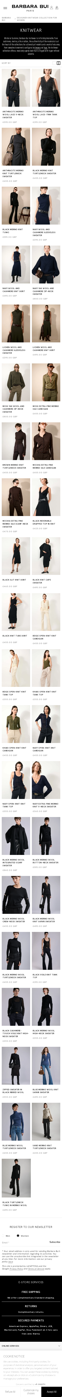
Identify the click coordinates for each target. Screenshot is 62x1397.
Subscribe (54, 1242)
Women (25, 1236)
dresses (37, 48)
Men (8, 1236)
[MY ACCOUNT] (51, 8)
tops (45, 48)
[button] (5, 8)
